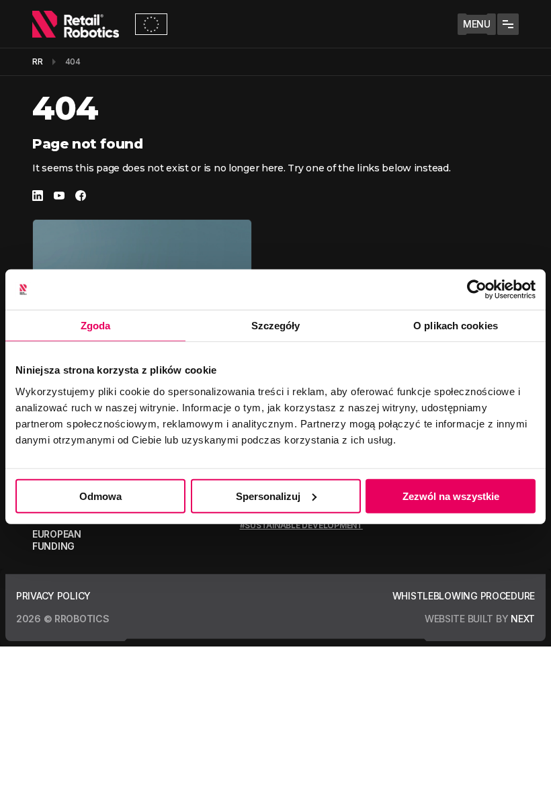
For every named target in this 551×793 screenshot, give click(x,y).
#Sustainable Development (301, 525)
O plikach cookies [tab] (455, 325)
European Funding (56, 540)
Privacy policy (53, 595)
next (523, 618)
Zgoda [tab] (96, 325)
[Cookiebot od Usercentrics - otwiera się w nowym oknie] (477, 290)
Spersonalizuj (268, 495)
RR (37, 61)
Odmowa (100, 495)
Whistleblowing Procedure (463, 595)
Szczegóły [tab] (275, 325)
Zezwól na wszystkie (450, 495)
